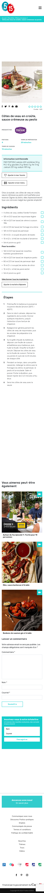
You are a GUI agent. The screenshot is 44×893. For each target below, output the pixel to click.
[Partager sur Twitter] (5, 106)
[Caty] (20, 864)
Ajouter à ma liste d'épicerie (15, 284)
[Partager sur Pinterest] (9, 106)
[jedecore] (33, 864)
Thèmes (22, 844)
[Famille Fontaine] (21, 130)
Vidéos (22, 851)
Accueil (4, 18)
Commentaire (8, 652)
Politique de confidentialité (22, 833)
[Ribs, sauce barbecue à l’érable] (22, 562)
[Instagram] (27, 875)
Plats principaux (21, 18)
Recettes (11, 18)
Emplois (22, 823)
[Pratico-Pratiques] (4, 864)
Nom (4, 682)
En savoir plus (22, 801)
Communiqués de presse (22, 826)
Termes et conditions (22, 830)
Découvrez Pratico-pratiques (22, 819)
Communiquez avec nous (22, 816)
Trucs (22, 848)
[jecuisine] (27, 864)
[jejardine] (40, 864)
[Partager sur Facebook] (2, 106)
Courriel (6, 693)
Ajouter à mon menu (16, 183)
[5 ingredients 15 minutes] (5, 8)
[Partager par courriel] (16, 106)
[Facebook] (16, 875)
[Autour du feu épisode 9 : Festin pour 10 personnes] (22, 512)
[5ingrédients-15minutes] (11, 864)
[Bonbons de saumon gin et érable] (22, 610)
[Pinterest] (21, 875)
